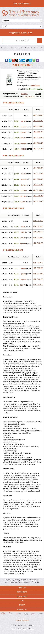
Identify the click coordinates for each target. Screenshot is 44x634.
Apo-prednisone (29, 97)
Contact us (22, 609)
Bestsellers (22, 592)
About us (22, 588)
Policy (22, 605)
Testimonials (22, 596)
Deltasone (24, 94)
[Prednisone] (9, 80)
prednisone (35, 85)
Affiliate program (22, 620)
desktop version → (22, 3)
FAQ (22, 601)
